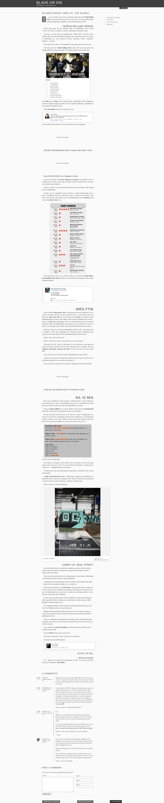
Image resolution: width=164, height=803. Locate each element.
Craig (43, 677)
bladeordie (110, 19)
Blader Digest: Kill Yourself (85, 801)
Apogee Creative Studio (78, 150)
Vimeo (90, 150)
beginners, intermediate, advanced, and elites (56, 349)
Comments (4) (110, 24)
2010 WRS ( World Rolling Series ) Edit (56, 150)
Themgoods (67, 176)
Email (77, 780)
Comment (44, 775)
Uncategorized (114, 22)
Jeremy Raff (74, 389)
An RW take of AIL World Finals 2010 (55, 389)
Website (78, 784)
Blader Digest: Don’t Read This (51, 801)
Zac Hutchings (45, 688)
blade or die (49, 3)
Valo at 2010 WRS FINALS (52, 176)
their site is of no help (56, 321)
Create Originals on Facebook (69, 179)
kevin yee (44, 739)
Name (77, 776)
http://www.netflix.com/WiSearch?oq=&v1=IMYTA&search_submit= (74, 728)
